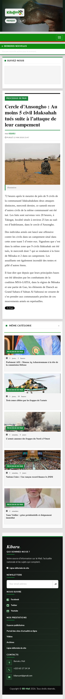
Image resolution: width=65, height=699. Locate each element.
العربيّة (22, 21)
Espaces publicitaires (15, 625)
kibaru (12, 134)
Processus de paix (16, 98)
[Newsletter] (55, 584)
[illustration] (32, 164)
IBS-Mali (26, 689)
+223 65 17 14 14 (22, 669)
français (11, 21)
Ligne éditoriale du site (19, 568)
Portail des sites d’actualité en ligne (22, 631)
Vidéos (10, 637)
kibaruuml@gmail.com (23, 676)
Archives (10, 642)
